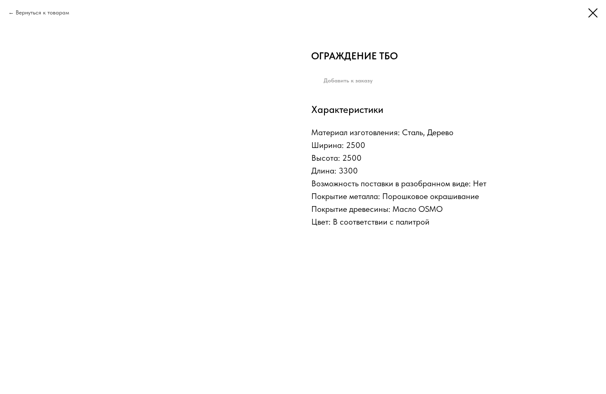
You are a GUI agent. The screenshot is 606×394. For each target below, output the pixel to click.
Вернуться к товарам (42, 12)
